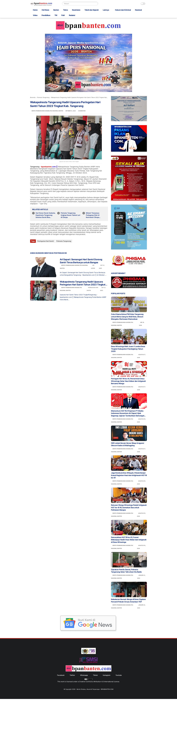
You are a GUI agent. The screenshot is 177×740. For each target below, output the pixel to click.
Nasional (138, 10)
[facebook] (32, 246)
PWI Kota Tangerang (121, 309)
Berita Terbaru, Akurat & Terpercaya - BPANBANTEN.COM (95, 689)
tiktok (95, 675)
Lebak (116, 437)
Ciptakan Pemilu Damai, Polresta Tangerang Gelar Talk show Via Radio (126, 571)
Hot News (45, 10)
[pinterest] (44, 246)
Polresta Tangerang (43, 97)
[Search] (96, 4)
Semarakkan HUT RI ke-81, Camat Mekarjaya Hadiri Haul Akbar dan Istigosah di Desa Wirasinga (128, 539)
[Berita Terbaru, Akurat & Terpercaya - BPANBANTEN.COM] (41, 5)
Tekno (65, 10)
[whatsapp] (40, 246)
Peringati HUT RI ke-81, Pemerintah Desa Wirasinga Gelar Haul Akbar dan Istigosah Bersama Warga (128, 381)
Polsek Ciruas (119, 594)
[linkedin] (48, 246)
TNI (55, 15)
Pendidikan (46, 15)
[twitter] (36, 246)
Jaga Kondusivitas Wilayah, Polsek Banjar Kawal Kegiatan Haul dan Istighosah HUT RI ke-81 (129, 475)
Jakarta (116, 405)
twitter (72, 675)
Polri (63, 15)
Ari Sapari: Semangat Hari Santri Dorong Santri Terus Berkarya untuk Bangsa (81, 261)
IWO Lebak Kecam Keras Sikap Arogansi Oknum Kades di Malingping (127, 444)
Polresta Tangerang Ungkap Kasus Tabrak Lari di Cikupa (70, 215)
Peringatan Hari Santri (45, 241)
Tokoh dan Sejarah (92, 10)
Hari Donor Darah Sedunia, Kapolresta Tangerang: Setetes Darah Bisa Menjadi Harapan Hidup (45, 215)
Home (35, 10)
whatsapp (84, 675)
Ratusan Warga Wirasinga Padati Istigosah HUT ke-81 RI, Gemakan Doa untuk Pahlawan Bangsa (129, 507)
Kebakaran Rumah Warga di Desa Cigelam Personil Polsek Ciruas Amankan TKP (128, 600)
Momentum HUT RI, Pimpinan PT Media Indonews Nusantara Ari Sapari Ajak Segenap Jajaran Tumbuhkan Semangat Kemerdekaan (127, 413)
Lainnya (106, 10)
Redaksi (72, 15)
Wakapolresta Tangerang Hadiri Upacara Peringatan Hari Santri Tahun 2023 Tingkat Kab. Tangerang (82, 283)
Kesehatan (76, 10)
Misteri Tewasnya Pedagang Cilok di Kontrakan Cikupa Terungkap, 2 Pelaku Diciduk (93, 215)
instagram (106, 675)
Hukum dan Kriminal (123, 10)
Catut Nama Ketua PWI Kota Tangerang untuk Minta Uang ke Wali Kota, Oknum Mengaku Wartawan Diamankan (127, 316)
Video (35, 15)
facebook (60, 675)
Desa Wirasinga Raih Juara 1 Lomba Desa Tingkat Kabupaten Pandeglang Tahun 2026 (128, 348)
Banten (56, 10)
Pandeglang (118, 341)
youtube (119, 675)
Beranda (32, 97)
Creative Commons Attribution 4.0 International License (99, 682)
